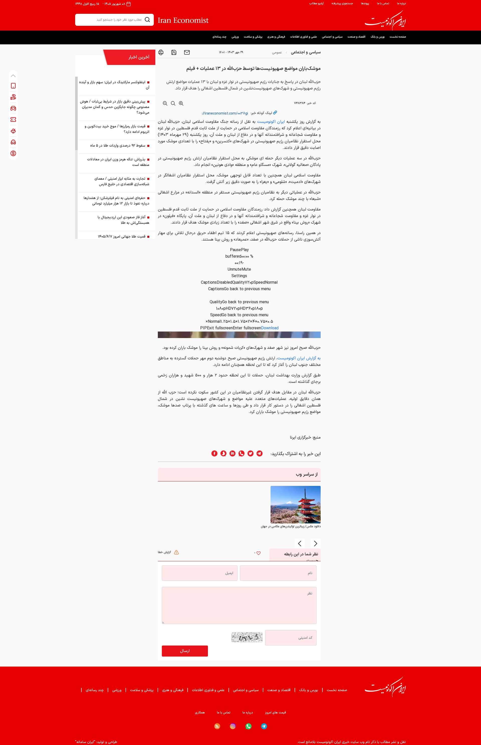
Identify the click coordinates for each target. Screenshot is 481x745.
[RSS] (217, 726)
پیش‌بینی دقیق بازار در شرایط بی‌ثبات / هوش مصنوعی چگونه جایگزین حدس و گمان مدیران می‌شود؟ (114, 107)
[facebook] (212, 454)
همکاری (200, 712)
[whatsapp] (240, 454)
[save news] (173, 52)
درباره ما (401, 4)
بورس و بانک (378, 37)
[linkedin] (230, 454)
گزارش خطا (165, 552)
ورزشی (235, 37)
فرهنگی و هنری (276, 37)
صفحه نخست (398, 37)
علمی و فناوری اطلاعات (303, 37)
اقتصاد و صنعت (356, 37)
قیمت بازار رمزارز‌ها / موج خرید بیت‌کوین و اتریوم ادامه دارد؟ (117, 129)
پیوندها (365, 4)
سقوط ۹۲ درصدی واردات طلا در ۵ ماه (117, 145)
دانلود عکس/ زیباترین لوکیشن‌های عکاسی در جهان (291, 526)
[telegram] (262, 454)
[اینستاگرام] (233, 726)
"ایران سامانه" (85, 742)
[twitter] (249, 454)
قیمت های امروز (275, 712)
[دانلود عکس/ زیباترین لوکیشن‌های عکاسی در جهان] (296, 504)
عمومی (277, 52)
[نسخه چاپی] (161, 52)
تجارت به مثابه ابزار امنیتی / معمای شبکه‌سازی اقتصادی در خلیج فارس (121, 181)
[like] (259, 553)
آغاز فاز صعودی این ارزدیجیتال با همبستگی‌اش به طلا (123, 220)
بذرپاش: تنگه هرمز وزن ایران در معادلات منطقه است (118, 162)
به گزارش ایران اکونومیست (299, 358)
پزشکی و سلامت (253, 37)
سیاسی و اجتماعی (332, 37)
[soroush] (221, 454)
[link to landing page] (385, 20)
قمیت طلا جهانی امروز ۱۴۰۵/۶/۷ (121, 236)
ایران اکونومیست (271, 122)
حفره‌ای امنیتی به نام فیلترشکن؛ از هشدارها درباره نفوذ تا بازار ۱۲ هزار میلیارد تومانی (116, 200)
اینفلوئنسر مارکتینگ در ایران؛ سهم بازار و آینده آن (114, 85)
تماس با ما (383, 4)
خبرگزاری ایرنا (300, 438)
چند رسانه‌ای (219, 37)
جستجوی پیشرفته (342, 4)
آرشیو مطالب (316, 4)
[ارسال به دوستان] (186, 52)
